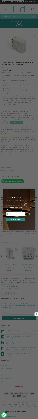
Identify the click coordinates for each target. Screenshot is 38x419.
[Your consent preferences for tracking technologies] (36, 314)
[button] (4, 415)
